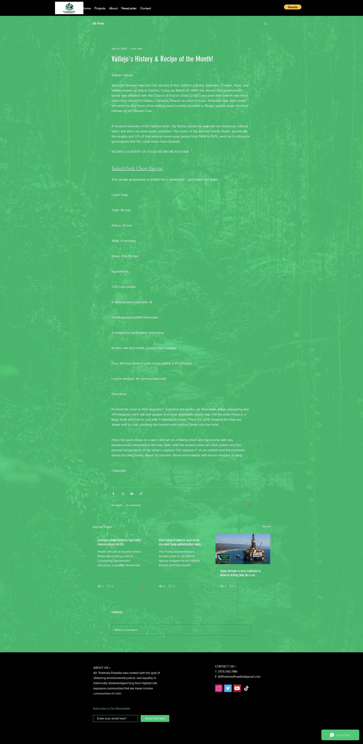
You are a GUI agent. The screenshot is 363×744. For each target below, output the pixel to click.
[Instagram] (218, 688)
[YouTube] (237, 688)
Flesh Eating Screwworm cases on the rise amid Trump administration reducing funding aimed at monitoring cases (181, 542)
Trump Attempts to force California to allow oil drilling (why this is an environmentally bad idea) (240, 573)
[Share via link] (141, 493)
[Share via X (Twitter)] (122, 493)
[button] (292, 7)
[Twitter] (228, 688)
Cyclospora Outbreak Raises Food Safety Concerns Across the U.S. (119, 542)
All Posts (98, 23)
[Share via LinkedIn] (132, 493)
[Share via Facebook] (113, 493)
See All (266, 526)
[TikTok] (246, 688)
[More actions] (249, 48)
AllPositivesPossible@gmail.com (239, 676)
